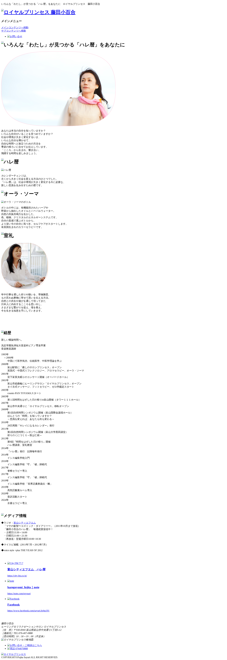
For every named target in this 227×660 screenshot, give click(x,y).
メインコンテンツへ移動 (14, 27)
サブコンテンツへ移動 (13, 30)
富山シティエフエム (25, 522)
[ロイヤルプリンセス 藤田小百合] (38, 12)
